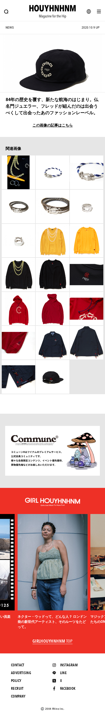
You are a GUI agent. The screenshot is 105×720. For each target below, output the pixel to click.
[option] (53, 571)
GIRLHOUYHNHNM (52, 641)
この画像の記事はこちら (52, 125)
